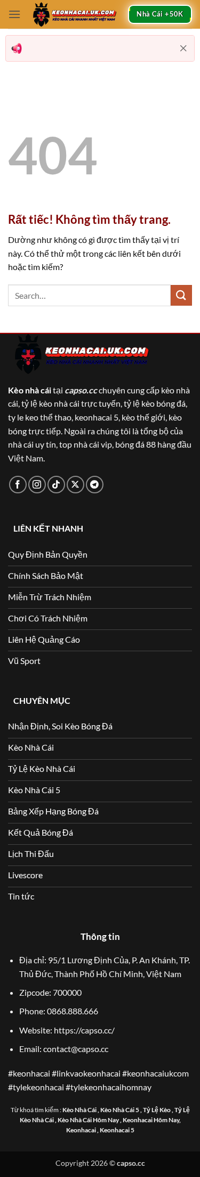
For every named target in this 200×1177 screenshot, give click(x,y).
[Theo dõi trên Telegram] (94, 484)
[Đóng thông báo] (183, 48)
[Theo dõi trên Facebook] (18, 484)
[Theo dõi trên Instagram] (37, 484)
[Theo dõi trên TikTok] (56, 484)
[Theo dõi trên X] (75, 484)
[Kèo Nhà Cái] (74, 15)
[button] (14, 14)
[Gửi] (181, 295)
